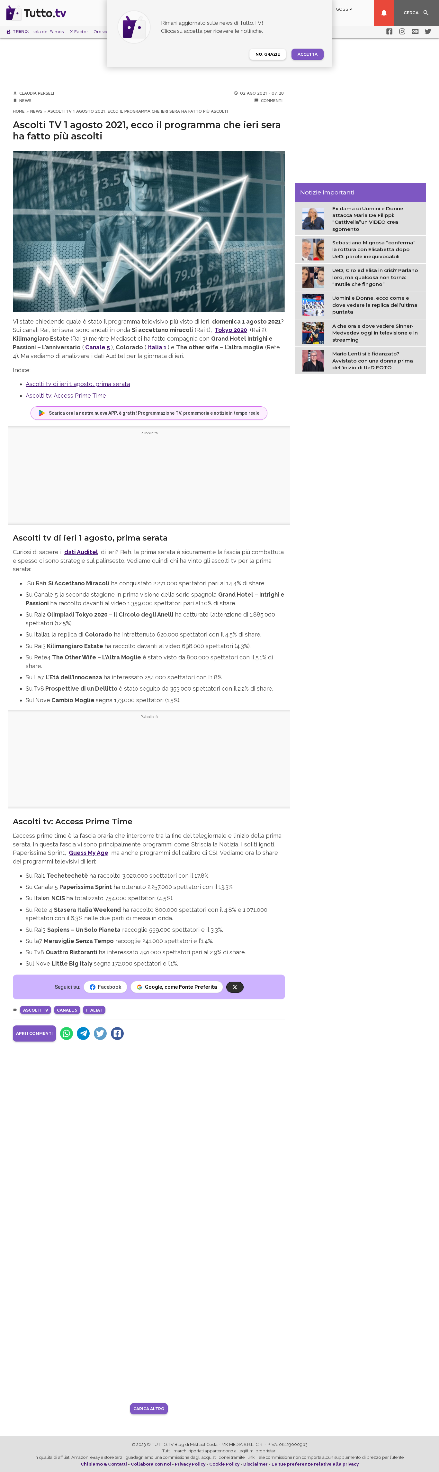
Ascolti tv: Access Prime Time (66, 395)
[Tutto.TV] (54, 13)
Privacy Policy (190, 1464)
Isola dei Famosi (48, 31)
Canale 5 (97, 347)
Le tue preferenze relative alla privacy (315, 1464)
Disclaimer (255, 1464)
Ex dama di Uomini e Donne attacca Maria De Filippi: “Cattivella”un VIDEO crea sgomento (367, 218)
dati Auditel (81, 552)
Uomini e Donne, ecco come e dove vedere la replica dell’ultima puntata (374, 305)
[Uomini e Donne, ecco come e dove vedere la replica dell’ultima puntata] (315, 304)
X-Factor (79, 31)
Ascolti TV (35, 1010)
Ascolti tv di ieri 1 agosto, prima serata (78, 384)
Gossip (344, 9)
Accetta (308, 54)
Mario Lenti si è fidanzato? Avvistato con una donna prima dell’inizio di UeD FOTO (372, 361)
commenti (271, 100)
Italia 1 (157, 347)
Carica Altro (149, 1408)
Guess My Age (88, 852)
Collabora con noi (151, 1464)
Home (19, 111)
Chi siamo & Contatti (104, 1464)
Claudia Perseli (36, 93)
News (25, 100)
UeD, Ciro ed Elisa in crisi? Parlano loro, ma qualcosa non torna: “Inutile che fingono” (375, 277)
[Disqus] (149, 1130)
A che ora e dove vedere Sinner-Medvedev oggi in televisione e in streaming (375, 333)
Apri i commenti (34, 1033)
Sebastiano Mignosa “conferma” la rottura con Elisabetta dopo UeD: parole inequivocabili (374, 249)
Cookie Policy (224, 1464)
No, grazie (267, 54)
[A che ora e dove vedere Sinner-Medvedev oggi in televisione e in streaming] (315, 332)
